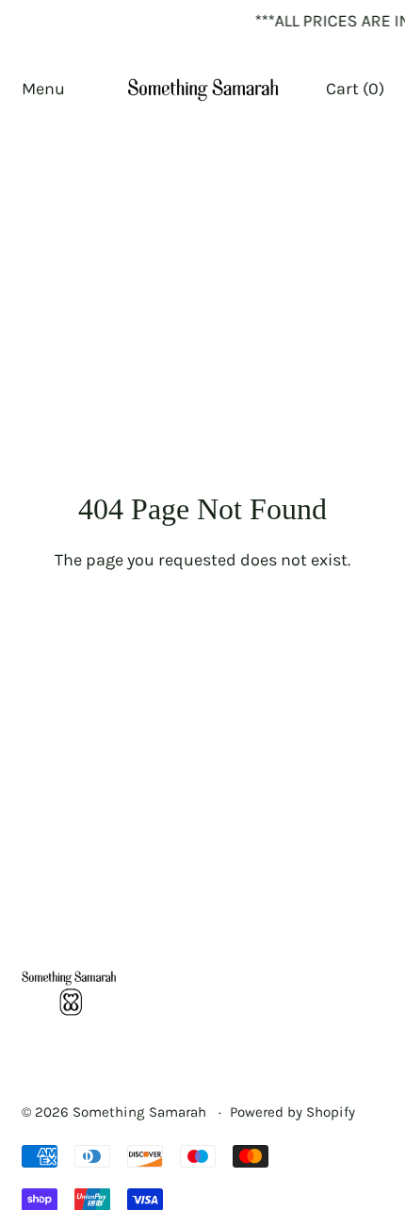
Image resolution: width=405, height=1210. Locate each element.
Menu (43, 88)
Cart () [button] (355, 88)
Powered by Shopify (292, 1112)
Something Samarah (141, 1112)
